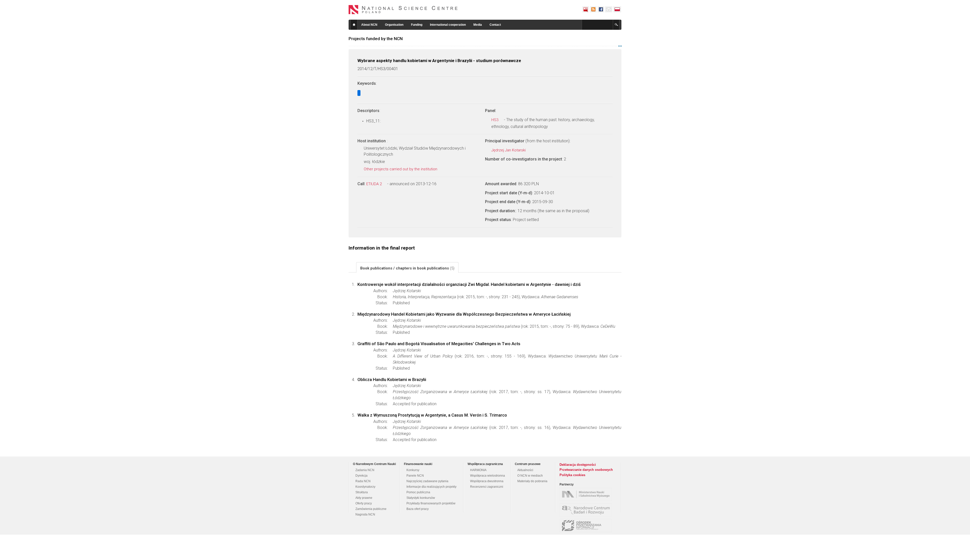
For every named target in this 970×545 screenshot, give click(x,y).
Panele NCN (415, 475)
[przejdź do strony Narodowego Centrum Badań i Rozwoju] (587, 509)
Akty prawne (363, 497)
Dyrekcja (361, 475)
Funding (416, 24)
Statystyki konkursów (420, 497)
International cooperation (448, 24)
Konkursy (412, 470)
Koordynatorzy (365, 486)
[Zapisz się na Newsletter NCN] (608, 9)
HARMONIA (478, 470)
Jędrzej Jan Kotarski (509, 150)
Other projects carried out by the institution (401, 169)
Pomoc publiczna (418, 492)
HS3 (495, 120)
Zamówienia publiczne (370, 508)
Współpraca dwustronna (486, 481)
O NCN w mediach (530, 475)
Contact (495, 24)
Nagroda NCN (365, 514)
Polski (617, 9)
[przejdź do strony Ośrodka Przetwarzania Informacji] (587, 525)
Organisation (394, 24)
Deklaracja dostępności (578, 465)
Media (477, 24)
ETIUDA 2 (374, 184)
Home (353, 25)
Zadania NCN (364, 470)
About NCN (369, 24)
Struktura (361, 492)
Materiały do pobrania (532, 481)
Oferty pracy (363, 503)
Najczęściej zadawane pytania (427, 481)
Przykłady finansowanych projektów (430, 503)
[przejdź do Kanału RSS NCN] (593, 9)
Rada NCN (363, 481)
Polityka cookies (572, 475)
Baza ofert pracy (417, 508)
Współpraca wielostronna (487, 475)
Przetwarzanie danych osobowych (586, 470)
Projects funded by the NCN (376, 38)
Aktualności (525, 470)
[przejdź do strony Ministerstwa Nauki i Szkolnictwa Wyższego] (587, 494)
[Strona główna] (403, 9)
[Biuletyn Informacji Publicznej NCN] (585, 9)
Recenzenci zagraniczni (486, 486)
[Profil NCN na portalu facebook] (600, 9)
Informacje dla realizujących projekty (431, 486)
